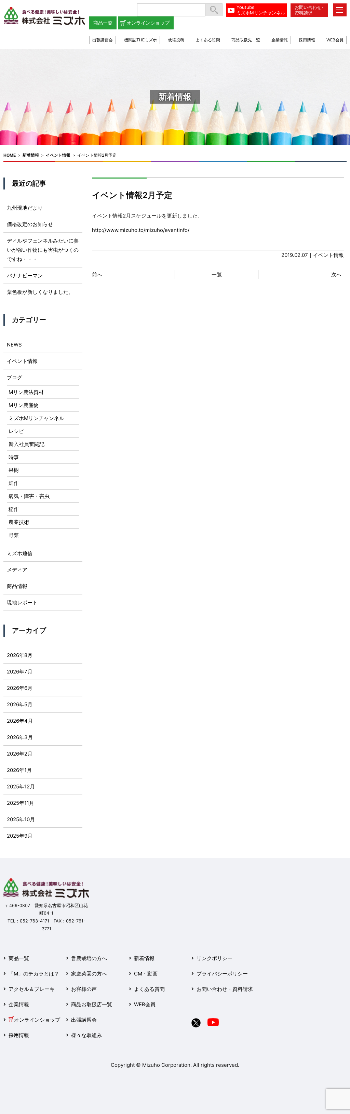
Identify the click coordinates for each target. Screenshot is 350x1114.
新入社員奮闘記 (26, 444)
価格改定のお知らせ (30, 224)
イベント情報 (58, 155)
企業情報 (279, 39)
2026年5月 (19, 704)
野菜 (14, 535)
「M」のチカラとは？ (34, 973)
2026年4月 (20, 721)
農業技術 (19, 522)
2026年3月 (20, 737)
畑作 (14, 483)
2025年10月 (21, 819)
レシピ (16, 431)
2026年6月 (19, 688)
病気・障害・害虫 (29, 496)
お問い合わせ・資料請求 (225, 989)
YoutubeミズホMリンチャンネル (261, 9)
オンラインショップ (148, 23)
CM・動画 (146, 973)
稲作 (14, 509)
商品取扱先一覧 (245, 39)
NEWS (14, 344)
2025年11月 (20, 803)
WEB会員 (335, 39)
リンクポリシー (214, 958)
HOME (9, 155)
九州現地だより (25, 208)
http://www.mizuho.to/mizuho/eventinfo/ (140, 230)
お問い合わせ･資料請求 (309, 9)
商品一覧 (102, 23)
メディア (17, 569)
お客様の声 (84, 989)
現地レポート (22, 602)
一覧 (217, 274)
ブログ (14, 377)
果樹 (14, 470)
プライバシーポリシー (222, 973)
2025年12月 (21, 786)
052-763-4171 (34, 920)
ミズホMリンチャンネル (36, 418)
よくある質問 (208, 39)
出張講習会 (102, 39)
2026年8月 (19, 655)
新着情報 (31, 155)
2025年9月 (19, 836)
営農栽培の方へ (89, 958)
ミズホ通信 (19, 553)
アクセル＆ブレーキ (32, 989)
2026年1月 (19, 770)
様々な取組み (86, 1035)
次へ (336, 274)
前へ (97, 274)
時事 (14, 457)
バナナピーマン (25, 275)
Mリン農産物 (24, 405)
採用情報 (307, 39)
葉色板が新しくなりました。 (40, 292)
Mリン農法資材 (26, 392)
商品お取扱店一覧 (91, 1004)
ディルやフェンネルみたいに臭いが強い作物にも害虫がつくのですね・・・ (43, 249)
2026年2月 (19, 753)
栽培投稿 (176, 39)
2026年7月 (19, 671)
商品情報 (17, 586)
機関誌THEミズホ (140, 39)
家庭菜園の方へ (89, 973)
